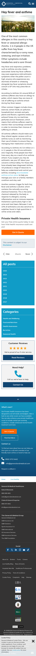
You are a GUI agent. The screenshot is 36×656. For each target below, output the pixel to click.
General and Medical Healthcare (12, 4)
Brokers (12, 559)
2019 (5, 294)
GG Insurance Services (8, 532)
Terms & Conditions (19, 573)
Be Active (6, 330)
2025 (5, 271)
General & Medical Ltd (8, 518)
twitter (12, 550)
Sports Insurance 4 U (8, 526)
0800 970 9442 (11, 459)
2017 (5, 302)
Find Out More (9, 438)
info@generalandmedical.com (18, 463)
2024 (5, 275)
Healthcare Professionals (24, 568)
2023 (5, 279)
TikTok (28, 550)
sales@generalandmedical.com (11, 497)
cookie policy (16, 650)
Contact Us (18, 384)
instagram (20, 550)
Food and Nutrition (10, 322)
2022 (5, 282)
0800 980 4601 (6, 493)
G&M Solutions (6, 523)
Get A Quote (18, 232)
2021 (5, 286)
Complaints (16, 577)
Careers (25, 559)
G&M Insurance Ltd (7, 520)
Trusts (19, 559)
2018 (5, 298)
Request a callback (8, 469)
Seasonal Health (9, 334)
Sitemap (28, 577)
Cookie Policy (6, 577)
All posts (9, 264)
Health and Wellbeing (11, 318)
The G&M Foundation (8, 538)
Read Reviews (18, 357)
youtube (24, 550)
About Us (5, 559)
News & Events (20, 564)
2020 (5, 290)
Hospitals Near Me (8, 568)
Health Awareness (10, 326)
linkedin (16, 550)
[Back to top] (18, 399)
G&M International (7, 529)
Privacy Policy (6, 573)
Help (23, 577)
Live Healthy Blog (7, 564)
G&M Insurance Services (9, 535)
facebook (8, 550)
